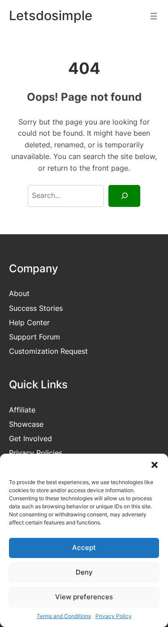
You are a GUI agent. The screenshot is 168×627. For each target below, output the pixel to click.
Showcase (26, 424)
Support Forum (34, 336)
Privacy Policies (35, 452)
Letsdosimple (50, 15)
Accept (84, 547)
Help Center (29, 322)
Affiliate (22, 409)
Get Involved (30, 438)
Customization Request (48, 351)
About (19, 293)
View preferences (84, 597)
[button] (154, 464)
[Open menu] (153, 16)
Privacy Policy (113, 616)
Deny (84, 572)
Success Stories (36, 308)
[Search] (124, 196)
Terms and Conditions (64, 616)
